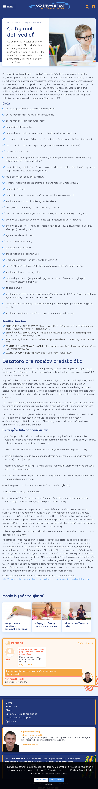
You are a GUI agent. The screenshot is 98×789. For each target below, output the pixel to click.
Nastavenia (41, 780)
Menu (10, 6)
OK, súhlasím (56, 780)
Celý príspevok (25, 664)
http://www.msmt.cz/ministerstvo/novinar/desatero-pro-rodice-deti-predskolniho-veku (45, 579)
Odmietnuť (49, 784)
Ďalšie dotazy (84, 643)
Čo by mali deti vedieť (32, 23)
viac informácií (28, 744)
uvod (8, 23)
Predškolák (16, 23)
